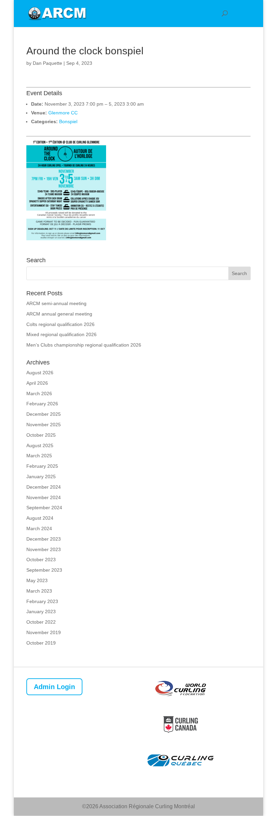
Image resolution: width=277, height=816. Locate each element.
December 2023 (43, 539)
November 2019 (43, 632)
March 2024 (39, 528)
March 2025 (39, 455)
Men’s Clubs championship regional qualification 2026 (83, 345)
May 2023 (37, 580)
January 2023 (41, 611)
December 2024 (43, 487)
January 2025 (41, 476)
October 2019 (41, 643)
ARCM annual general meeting (59, 314)
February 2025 (42, 466)
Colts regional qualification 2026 (60, 324)
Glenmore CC (63, 112)
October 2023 (41, 559)
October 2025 (41, 435)
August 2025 (39, 445)
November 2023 (43, 549)
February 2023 (42, 601)
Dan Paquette (47, 63)
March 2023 (39, 591)
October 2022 (41, 622)
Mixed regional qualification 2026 (61, 334)
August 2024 (39, 518)
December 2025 (43, 414)
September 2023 (44, 570)
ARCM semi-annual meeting (56, 303)
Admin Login (54, 686)
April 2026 (37, 383)
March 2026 (39, 393)
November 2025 (43, 424)
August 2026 (39, 372)
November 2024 (43, 497)
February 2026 (42, 403)
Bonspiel (68, 121)
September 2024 (44, 507)
